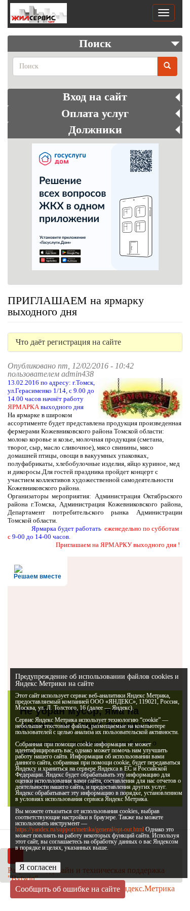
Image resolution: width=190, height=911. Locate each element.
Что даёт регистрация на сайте (68, 342)
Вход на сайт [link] (95, 96)
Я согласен (38, 867)
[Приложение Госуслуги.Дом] (95, 206)
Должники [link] (95, 129)
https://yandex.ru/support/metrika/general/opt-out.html (79, 829)
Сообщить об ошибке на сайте (67, 889)
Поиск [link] (95, 43)
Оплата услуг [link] (95, 113)
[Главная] (37, 14)
